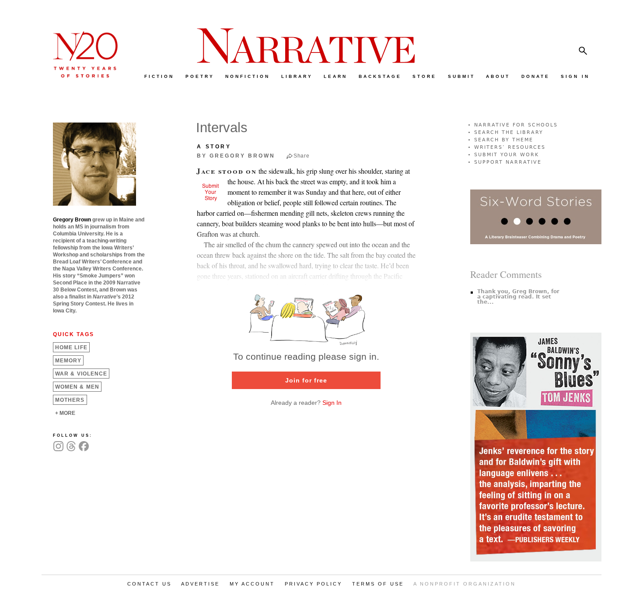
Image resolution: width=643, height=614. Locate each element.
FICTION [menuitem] (159, 76)
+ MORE (65, 413)
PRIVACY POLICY (313, 583)
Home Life (71, 347)
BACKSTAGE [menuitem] (380, 76)
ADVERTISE (200, 583)
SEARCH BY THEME (503, 140)
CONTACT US (149, 583)
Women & (77, 387)
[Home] (81, 75)
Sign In (332, 402)
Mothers (70, 400)
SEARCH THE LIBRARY (508, 132)
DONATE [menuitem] (535, 76)
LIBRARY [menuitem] (297, 76)
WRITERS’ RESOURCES (509, 147)
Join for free (306, 380)
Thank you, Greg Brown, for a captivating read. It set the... (518, 296)
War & (81, 374)
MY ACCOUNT (252, 583)
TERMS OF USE (378, 583)
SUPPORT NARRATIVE (508, 162)
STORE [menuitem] (424, 76)
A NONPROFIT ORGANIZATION (464, 583)
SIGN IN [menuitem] (575, 76)
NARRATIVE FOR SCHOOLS (516, 125)
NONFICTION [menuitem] (247, 76)
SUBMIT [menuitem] (461, 76)
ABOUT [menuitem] (498, 76)
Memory (68, 361)
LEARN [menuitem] (335, 76)
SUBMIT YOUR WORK (506, 155)
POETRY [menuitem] (199, 76)
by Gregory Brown (236, 156)
